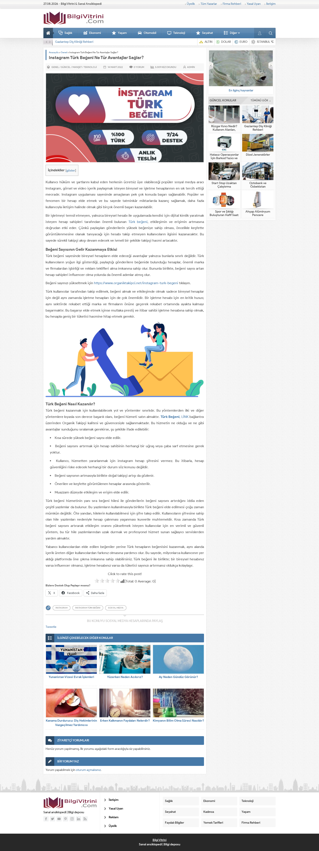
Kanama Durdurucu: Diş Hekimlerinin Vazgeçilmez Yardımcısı (71, 723)
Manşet (77, 67)
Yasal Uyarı (254, 4)
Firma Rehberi (232, 4)
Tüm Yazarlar (209, 4)
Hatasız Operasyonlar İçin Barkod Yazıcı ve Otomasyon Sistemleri (97, 42)
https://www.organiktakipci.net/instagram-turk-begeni (136, 283)
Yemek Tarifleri (213, 823)
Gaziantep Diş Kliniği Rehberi (258, 128)
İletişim (271, 4)
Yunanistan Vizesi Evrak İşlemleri (71, 677)
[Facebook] (46, 818)
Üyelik (191, 4)
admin (191, 67)
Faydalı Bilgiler (174, 823)
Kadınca (208, 812)
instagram (61, 607)
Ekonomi (95, 33)
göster (70, 170)
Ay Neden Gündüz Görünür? (178, 677)
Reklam (113, 817)
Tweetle (51, 627)
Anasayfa (48, 33)
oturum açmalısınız (88, 770)
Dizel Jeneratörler (258, 155)
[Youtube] (59, 818)
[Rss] (85, 818)
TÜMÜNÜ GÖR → (261, 100)
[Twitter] (52, 818)
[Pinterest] (65, 818)
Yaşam (122, 33)
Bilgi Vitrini (159, 840)
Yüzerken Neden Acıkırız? (125, 677)
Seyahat (207, 33)
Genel (64, 52)
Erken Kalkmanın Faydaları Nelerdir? (125, 720)
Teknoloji (179, 33)
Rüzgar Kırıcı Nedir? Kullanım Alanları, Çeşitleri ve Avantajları (224, 130)
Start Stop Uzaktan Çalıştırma (224, 184)
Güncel (66, 67)
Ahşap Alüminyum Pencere (257, 213)
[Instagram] (72, 818)
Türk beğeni (138, 222)
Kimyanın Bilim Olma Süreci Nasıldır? (178, 720)
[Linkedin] (78, 818)
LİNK (185, 417)
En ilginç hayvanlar (241, 90)
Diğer (233, 33)
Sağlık (68, 33)
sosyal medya (115, 607)
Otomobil (150, 33)
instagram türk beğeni (87, 607)
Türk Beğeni (170, 417)
